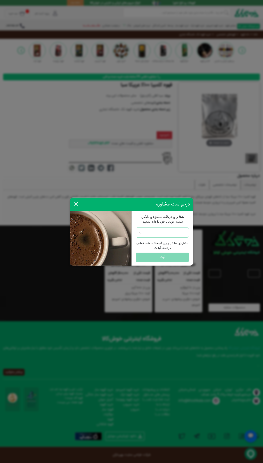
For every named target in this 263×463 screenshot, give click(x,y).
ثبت (162, 257)
